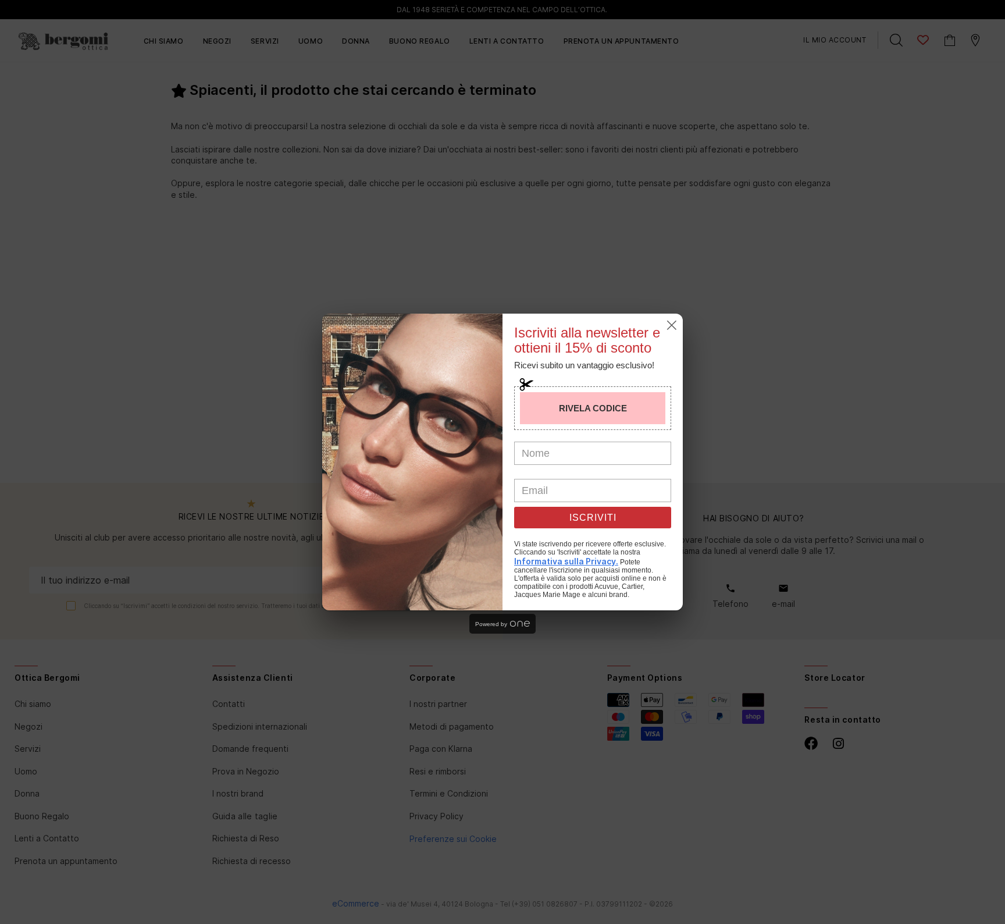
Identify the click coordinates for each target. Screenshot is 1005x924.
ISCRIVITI (592, 518)
